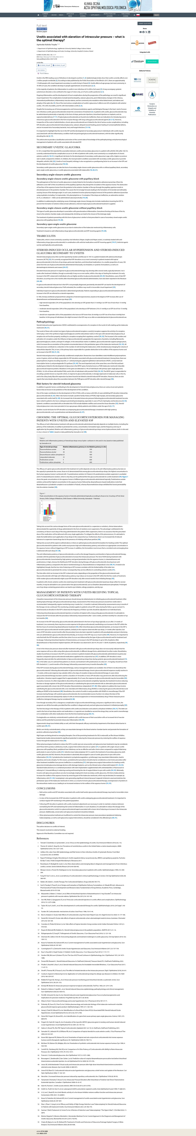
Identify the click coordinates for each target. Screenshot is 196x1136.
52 (47, 757)
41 (114, 565)
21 (52, 156)
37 (83, 412)
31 (48, 328)
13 (86, 127)
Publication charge (126, 15)
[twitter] (146, 32)
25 (103, 276)
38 (85, 432)
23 (50, 259)
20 (94, 170)
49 (83, 720)
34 (77, 363)
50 (65, 741)
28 (40, 281)
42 (113, 578)
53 (50, 757)
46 (37, 645)
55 (122, 765)
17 (51, 136)
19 (84, 198)
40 (99, 539)
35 (102, 371)
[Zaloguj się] (134, 15)
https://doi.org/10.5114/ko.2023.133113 (51, 57)
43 (77, 627)
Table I (51, 432)
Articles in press (70, 15)
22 (54, 161)
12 (113, 120)
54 (120, 765)
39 (120, 477)
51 (97, 747)
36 (112, 379)
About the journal (83, 15)
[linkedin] (149, 32)
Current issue (45, 15)
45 (126, 643)
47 (97, 656)
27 (66, 267)
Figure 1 (125, 477)
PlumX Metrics (44, 73)
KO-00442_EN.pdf (44, 65)
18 (50, 156)
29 (70, 299)
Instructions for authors (109, 15)
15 (126, 659)
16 (89, 127)
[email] (141, 32)
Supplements (95, 15)
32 (103, 336)
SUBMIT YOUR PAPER (145, 23)
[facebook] (143, 32)
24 (64, 267)
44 (108, 635)
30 (45, 328)
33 (123, 344)
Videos (61, 15)
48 (61, 691)
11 (56, 117)
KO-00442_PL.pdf (59, 65)
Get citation (41, 70)
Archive (54, 15)
